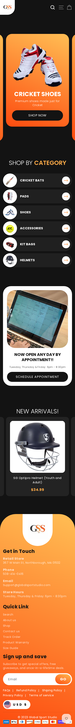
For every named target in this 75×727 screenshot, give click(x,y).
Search (8, 615)
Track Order (11, 637)
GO (63, 679)
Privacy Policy (13, 695)
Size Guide (10, 648)
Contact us (11, 631)
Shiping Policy (52, 690)
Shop (6, 626)
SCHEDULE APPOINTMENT (37, 376)
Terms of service (41, 695)
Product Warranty (16, 642)
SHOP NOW (37, 115)
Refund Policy (26, 690)
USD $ (20, 704)
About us (9, 620)
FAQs (6, 690)
